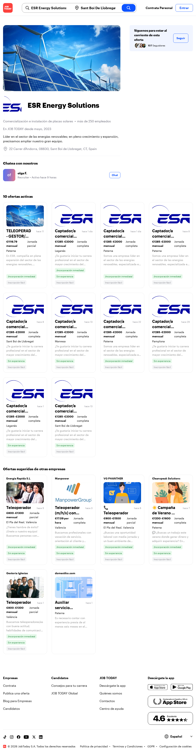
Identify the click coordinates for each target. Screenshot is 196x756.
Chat (115, 175)
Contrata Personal (159, 8)
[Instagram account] (11, 737)
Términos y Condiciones (128, 746)
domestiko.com (65, 573)
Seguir (180, 38)
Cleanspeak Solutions (166, 478)
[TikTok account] (5, 737)
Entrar (184, 8)
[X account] (34, 737)
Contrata (9, 685)
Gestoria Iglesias (17, 573)
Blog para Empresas (17, 701)
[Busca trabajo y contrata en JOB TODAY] (8, 8)
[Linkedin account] (40, 737)
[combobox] (50, 8)
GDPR (151, 746)
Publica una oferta (16, 693)
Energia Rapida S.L (18, 478)
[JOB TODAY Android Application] (182, 687)
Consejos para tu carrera (69, 685)
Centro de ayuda (112, 708)
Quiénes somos (111, 693)
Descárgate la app (113, 685)
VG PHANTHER (113, 478)
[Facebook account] (18, 737)
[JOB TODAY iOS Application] (158, 687)
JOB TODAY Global (64, 693)
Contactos (107, 701)
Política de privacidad (94, 746)
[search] (129, 8)
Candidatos (11, 708)
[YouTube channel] (26, 737)
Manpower (62, 478)
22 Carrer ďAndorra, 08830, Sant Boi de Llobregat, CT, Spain (53, 149)
